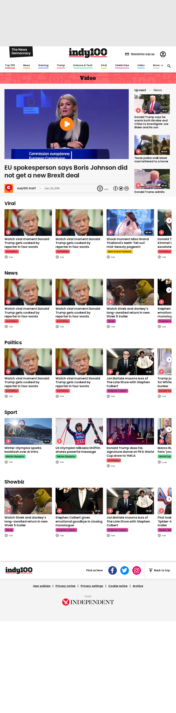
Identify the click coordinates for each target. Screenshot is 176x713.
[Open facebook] (112, 640)
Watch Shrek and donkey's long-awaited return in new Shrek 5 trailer (128, 382)
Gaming (43, 65)
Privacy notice (65, 656)
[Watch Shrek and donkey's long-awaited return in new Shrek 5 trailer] (130, 362)
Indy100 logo (88, 53)
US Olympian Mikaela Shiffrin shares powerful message (78, 520)
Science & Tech (82, 65)
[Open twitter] (124, 640)
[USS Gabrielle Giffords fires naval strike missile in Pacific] (152, 261)
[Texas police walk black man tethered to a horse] (152, 145)
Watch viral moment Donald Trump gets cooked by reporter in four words (26, 313)
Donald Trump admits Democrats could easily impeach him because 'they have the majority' (150, 197)
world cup (165, 526)
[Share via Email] (126, 258)
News (26, 65)
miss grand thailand (119, 321)
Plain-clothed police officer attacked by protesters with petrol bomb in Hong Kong (149, 238)
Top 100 (10, 65)
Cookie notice (118, 656)
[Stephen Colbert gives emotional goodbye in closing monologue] (79, 571)
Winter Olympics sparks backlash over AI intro (22, 520)
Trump (61, 65)
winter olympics (15, 526)
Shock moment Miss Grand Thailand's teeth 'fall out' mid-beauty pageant (128, 313)
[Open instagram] (136, 640)
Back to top (162, 640)
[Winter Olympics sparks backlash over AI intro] (28, 501)
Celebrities (122, 65)
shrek (111, 391)
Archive (138, 656)
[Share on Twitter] (121, 258)
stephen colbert (117, 460)
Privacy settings (92, 656)
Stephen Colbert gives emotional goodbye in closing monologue (79, 591)
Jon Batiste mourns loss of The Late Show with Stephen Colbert (128, 452)
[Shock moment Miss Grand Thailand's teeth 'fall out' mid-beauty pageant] (130, 292)
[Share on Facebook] (115, 258)
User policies (42, 656)
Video (141, 65)
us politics (11, 321)
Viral (104, 65)
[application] (66, 194)
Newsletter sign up (143, 54)
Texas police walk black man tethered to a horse (151, 159)
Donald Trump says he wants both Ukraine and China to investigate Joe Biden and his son (151, 122)
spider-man (165, 599)
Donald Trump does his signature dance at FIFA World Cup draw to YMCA (130, 522)
